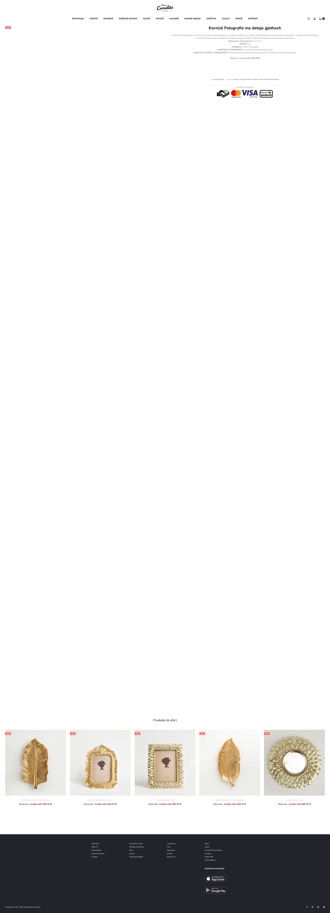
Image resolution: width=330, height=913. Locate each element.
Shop (131, 850)
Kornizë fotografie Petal (165, 800)
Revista (131, 854)
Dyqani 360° (209, 857)
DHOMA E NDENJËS (252, 79)
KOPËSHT (253, 18)
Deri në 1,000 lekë (239, 79)
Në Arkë (169, 854)
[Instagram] (312, 907)
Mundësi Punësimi (98, 854)
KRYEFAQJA (78, 18)
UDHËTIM (211, 18)
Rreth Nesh (95, 844)
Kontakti (94, 857)
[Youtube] (324, 907)
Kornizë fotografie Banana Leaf (100, 800)
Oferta (207, 844)
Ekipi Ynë (95, 847)
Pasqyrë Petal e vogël (294, 800)
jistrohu (172, 850)
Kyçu (168, 847)
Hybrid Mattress (210, 860)
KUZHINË (174, 18)
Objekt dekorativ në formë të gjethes (35, 800)
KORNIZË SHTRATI (128, 18)
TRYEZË (160, 18)
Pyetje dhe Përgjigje (136, 857)
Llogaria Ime (171, 844)
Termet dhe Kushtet (136, 844)
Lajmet (207, 847)
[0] (320, 18)
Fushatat (208, 854)
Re (168, 850)
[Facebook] (306, 907)
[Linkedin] (318, 907)
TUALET (226, 18)
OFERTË (94, 18)
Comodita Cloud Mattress (213, 850)
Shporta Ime (171, 857)
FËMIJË (239, 18)
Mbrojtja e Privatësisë (136, 847)
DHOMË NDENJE (192, 18)
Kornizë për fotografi (271, 79)
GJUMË (146, 18)
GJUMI (260, 79)
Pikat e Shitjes (96, 850)
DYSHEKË (108, 18)
